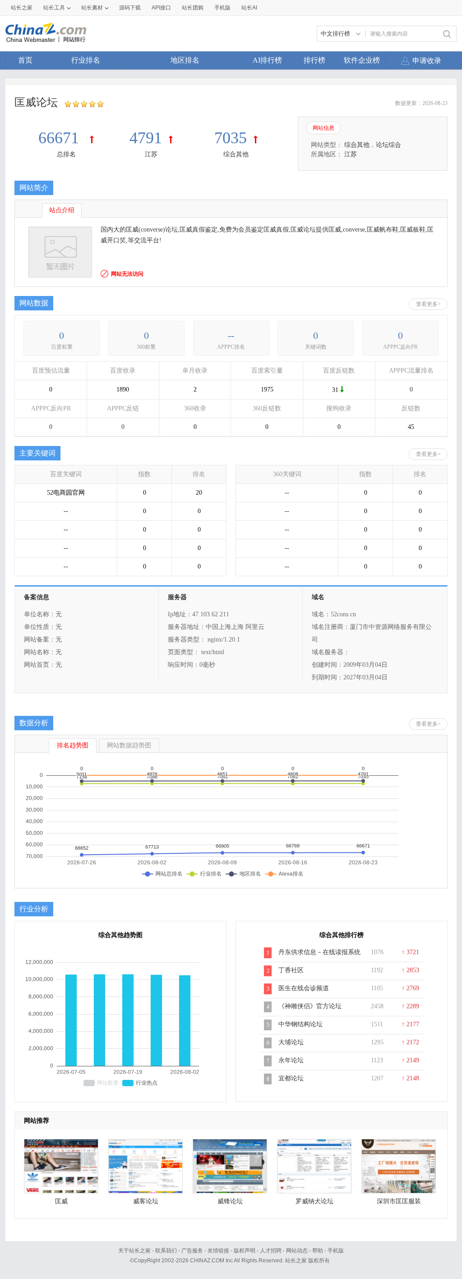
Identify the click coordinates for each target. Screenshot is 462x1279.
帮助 (317, 1250)
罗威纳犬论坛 (314, 1201)
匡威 (61, 1201)
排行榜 (314, 60)
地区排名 (185, 60)
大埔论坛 (291, 1042)
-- (231, 335)
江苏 (151, 154)
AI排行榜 (267, 60)
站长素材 (92, 8)
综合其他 (236, 154)
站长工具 (54, 8)
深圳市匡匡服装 (399, 1201)
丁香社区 (291, 970)
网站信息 (323, 128)
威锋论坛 (230, 1201)
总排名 (66, 154)
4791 (145, 138)
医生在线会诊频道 (303, 988)
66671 (60, 138)
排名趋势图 (72, 745)
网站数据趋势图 (129, 745)
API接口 (161, 8)
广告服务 (192, 1250)
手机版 (336, 1250)
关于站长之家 (134, 1250)
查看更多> (428, 304)
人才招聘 (271, 1250)
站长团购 (192, 8)
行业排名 (85, 60)
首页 (25, 60)
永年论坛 (291, 1060)
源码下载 (130, 8)
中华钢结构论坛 (300, 1024)
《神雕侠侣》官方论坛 (310, 1006)
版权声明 (244, 1250)
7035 (230, 138)
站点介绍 (61, 210)
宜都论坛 (291, 1078)
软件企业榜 (362, 60)
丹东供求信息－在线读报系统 (319, 952)
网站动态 (297, 1250)
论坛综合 (388, 144)
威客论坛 (145, 1201)
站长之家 (21, 8)
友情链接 (218, 1250)
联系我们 (166, 1250)
